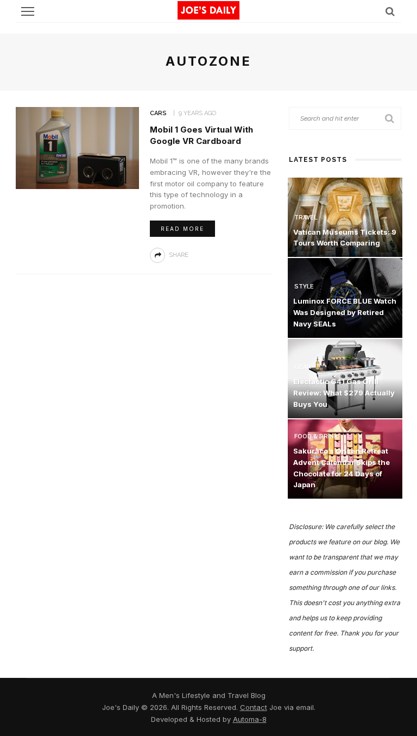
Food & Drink (316, 436)
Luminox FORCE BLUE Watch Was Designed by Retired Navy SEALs (344, 312)
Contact (253, 707)
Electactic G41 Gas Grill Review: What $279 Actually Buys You (344, 392)
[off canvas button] (27, 11)
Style (304, 286)
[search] (390, 11)
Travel (305, 217)
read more (182, 228)
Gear (302, 366)
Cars (158, 113)
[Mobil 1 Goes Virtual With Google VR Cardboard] (77, 147)
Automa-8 (250, 719)
